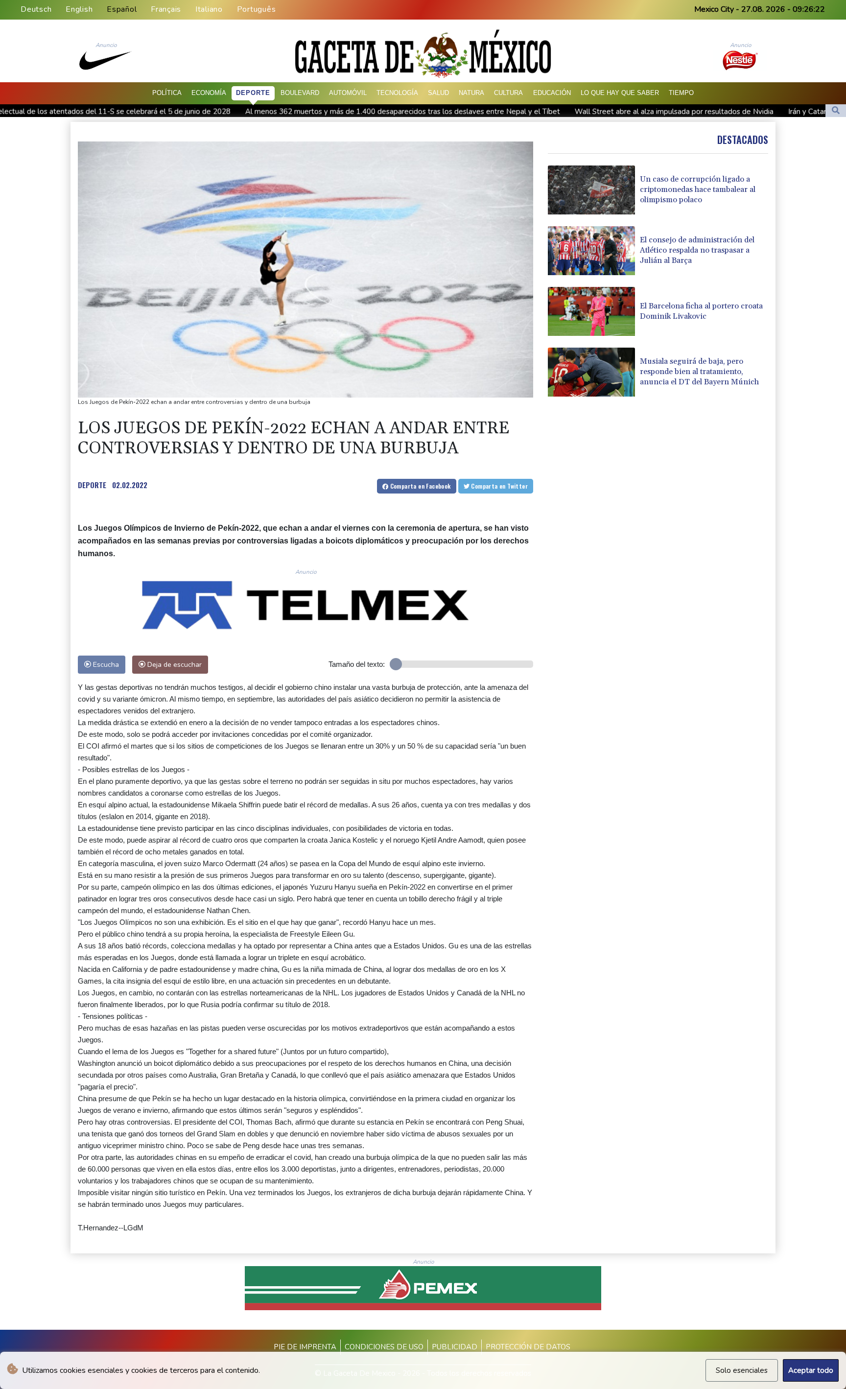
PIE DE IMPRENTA (305, 1347)
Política (167, 92)
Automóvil (348, 92)
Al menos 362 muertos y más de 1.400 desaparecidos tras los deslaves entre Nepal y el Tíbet (282, 111)
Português (256, 9)
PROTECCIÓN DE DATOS (528, 1347)
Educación (552, 92)
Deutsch (36, 9)
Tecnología (397, 92)
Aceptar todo (810, 1370)
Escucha (105, 664)
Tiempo (681, 92)
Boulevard (300, 92)
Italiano (209, 9)
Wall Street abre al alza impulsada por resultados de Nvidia (554, 111)
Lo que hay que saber (620, 92)
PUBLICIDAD (454, 1347)
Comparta (419, 486)
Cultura (508, 92)
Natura (471, 92)
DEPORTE (92, 484)
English (79, 9)
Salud (438, 92)
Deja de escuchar (173, 664)
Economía (208, 92)
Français (166, 9)
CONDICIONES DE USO (384, 1347)
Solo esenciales (742, 1370)
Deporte (253, 92)
